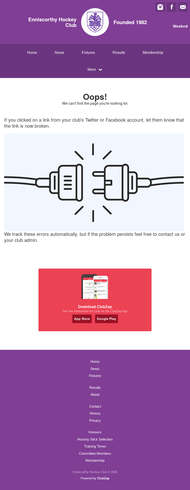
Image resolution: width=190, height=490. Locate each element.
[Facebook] (171, 7)
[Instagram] (160, 7)
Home (32, 53)
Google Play (106, 319)
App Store (82, 319)
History (95, 413)
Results (119, 53)
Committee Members (95, 453)
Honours (95, 432)
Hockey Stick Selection (95, 439)
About (95, 394)
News (59, 53)
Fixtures (88, 53)
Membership (153, 53)
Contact (95, 406)
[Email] (183, 7)
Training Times (95, 446)
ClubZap (103, 478)
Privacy (95, 420)
